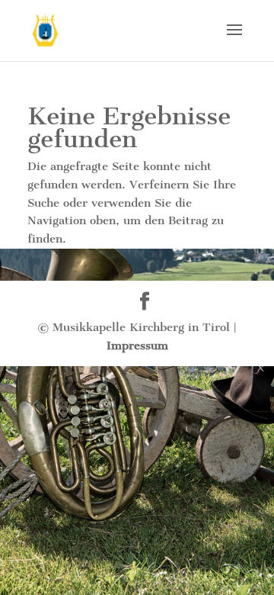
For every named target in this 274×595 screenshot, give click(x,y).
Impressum (137, 345)
